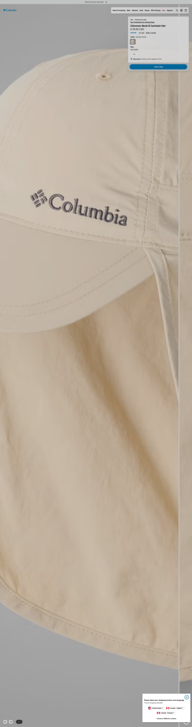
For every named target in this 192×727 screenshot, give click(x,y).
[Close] (187, 697)
